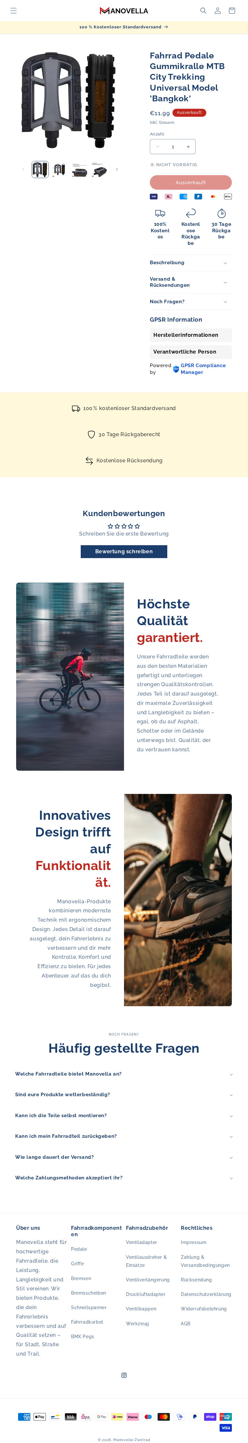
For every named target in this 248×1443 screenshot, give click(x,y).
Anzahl (157, 134)
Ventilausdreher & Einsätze (146, 1261)
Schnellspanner (89, 1307)
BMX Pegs (82, 1336)
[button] (13, 11)
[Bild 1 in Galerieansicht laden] (40, 169)
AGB (186, 1323)
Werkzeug (137, 1323)
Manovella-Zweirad (131, 1440)
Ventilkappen (141, 1308)
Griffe (77, 1263)
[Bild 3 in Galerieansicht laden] (79, 169)
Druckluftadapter (146, 1294)
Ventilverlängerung (148, 1279)
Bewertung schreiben (124, 551)
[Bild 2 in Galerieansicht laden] (60, 169)
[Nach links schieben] (23, 169)
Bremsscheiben (88, 1293)
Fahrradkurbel (87, 1322)
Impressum (193, 1242)
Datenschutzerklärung (206, 1294)
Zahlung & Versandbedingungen (205, 1261)
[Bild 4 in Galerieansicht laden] (99, 169)
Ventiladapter (141, 1242)
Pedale (79, 1249)
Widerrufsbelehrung (204, 1308)
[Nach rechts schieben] (117, 169)
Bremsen (81, 1278)
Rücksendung (196, 1279)
